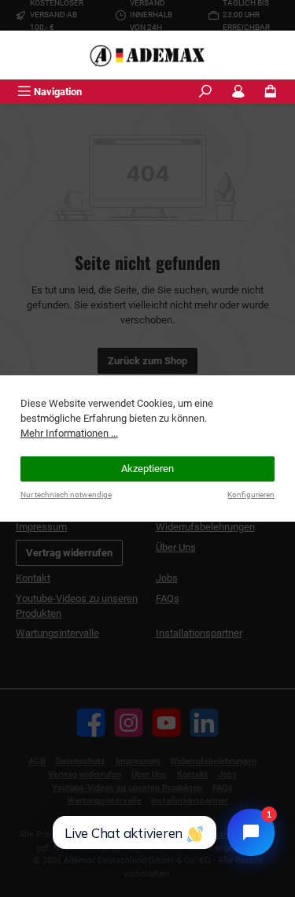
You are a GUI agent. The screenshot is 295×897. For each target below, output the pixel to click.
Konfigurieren (251, 494)
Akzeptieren (147, 468)
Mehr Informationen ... (69, 433)
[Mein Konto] (238, 91)
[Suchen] (205, 91)
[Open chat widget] (251, 832)
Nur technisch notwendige (66, 494)
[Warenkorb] (270, 91)
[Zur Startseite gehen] (147, 55)
